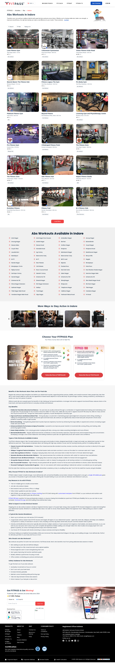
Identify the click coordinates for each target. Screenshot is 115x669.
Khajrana (64, 248)
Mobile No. (11, 599)
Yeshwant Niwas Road (68, 294)
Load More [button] (57, 221)
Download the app (20, 500)
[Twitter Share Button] (66, 641)
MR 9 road (64, 259)
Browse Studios (47, 3)
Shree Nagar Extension (18, 284)
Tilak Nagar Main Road (18, 291)
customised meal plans (65, 493)
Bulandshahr (90, 241)
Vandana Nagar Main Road (19, 294)
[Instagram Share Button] (69, 641)
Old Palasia (39, 266)
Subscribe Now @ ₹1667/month (55, 375)
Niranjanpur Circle (16, 266)
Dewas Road (40, 245)
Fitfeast (69, 3)
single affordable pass (95, 475)
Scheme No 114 (40, 277)
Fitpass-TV (79, 3)
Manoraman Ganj (66, 256)
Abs (24, 10)
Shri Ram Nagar (90, 284)
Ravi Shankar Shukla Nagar (94, 270)
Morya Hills (89, 256)
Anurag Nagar (15, 241)
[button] (31, 3)
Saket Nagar (65, 273)
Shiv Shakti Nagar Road (93, 280)
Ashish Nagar (40, 241)
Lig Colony (39, 252)
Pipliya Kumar (15, 270)
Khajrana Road (90, 248)
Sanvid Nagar (15, 277)
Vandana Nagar (91, 291)
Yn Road (88, 294)
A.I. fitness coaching (36, 493)
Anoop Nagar (90, 238)
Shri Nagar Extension (42, 284)
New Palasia (40, 263)
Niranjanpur (89, 263)
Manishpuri (14, 256)
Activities (17, 10)
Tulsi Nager (39, 291)
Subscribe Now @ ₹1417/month (89, 375)
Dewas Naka (15, 245)
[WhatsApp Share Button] (78, 641)
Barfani (63, 241)
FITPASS (10, 10)
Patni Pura (89, 266)
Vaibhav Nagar (65, 291)
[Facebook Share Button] (63, 641)
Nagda (88, 259)
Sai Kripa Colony (16, 273)
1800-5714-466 (74, 636)
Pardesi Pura (65, 266)
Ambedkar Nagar (66, 238)
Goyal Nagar (90, 245)
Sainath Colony (41, 273)
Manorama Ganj (41, 256)
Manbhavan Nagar (91, 252)
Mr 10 (12, 259)
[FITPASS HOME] (14, 3)
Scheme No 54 (90, 277)
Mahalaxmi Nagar (66, 252)
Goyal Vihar (15, 248)
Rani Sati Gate (65, 270)
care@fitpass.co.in (88, 636)
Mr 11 (37, 259)
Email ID (20, 599)
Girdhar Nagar (65, 245)
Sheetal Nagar (40, 280)
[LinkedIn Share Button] (75, 641)
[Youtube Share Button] (72, 641)
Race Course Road (42, 270)
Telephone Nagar (66, 287)
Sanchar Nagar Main (92, 273)
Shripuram (64, 284)
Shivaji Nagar (65, 280)
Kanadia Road (40, 248)
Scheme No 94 (15, 280)
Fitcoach (60, 3)
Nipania (63, 263)
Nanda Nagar (15, 263)
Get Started (96, 3)
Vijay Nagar (39, 294)
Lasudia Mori (15, 252)
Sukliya (38, 287)
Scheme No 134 (65, 277)
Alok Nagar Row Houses (43, 238)
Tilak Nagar (89, 287)
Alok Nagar (14, 238)
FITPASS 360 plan (13, 498)
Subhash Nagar (16, 287)
